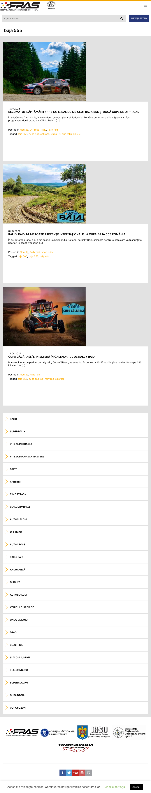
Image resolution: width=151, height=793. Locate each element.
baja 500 (22, 256)
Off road (34, 129)
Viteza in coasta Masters (27, 456)
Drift (13, 469)
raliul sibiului (74, 133)
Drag (13, 632)
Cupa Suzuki (18, 707)
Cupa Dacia (17, 695)
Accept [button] (136, 786)
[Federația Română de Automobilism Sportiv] (20, 7)
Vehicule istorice (22, 607)
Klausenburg (19, 670)
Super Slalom (19, 682)
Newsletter (139, 18)
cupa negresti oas (39, 133)
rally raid (45, 256)
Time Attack (18, 494)
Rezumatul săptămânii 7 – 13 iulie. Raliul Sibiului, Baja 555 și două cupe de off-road (73, 112)
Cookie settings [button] (115, 787)
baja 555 (22, 133)
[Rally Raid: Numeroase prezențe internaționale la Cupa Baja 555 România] (44, 222)
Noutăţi (24, 129)
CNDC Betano (19, 619)
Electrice (16, 644)
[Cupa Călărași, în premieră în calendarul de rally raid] (44, 344)
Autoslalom (18, 519)
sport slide (47, 252)
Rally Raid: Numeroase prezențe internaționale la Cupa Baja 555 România (66, 234)
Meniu (145, 6)
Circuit (15, 582)
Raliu (43, 129)
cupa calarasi (36, 378)
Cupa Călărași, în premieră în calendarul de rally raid (51, 356)
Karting (15, 481)
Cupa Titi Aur (58, 133)
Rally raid (53, 129)
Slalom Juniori (20, 657)
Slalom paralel (20, 506)
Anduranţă (17, 569)
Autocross (17, 544)
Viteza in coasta (21, 443)
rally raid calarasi (54, 378)
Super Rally (17, 431)
